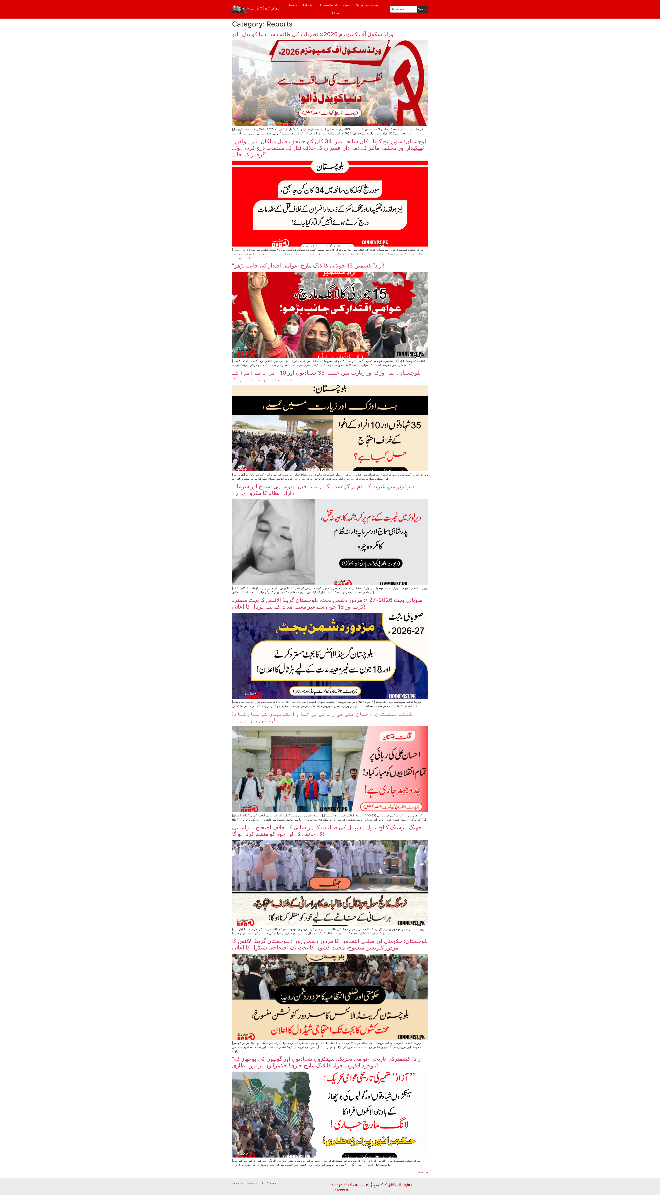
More (335, 13)
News (346, 5)
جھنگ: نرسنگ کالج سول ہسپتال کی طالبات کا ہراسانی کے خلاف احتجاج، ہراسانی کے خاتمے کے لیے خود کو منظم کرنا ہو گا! (327, 830)
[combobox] (403, 9)
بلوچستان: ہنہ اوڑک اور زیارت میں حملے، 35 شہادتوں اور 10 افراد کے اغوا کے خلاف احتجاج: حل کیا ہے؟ (326, 376)
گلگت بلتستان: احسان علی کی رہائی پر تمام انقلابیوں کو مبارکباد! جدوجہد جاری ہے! (322, 717)
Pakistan (308, 5)
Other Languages (367, 5)
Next (423, 1172)
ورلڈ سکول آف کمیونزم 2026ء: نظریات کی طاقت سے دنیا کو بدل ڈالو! (313, 34)
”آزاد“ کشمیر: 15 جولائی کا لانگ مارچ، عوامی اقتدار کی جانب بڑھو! (308, 265)
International (328, 5)
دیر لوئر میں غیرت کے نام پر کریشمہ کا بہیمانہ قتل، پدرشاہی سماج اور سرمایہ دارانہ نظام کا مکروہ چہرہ (323, 489)
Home (293, 5)
